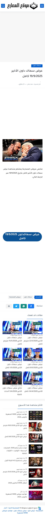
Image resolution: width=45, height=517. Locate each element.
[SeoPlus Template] (39, 508)
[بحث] (3, 6)
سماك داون (37, 66)
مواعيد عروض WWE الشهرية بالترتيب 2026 (16, 416)
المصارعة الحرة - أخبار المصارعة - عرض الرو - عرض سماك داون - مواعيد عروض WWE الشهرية (22, 510)
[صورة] (35, 415)
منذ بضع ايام (21, 445)
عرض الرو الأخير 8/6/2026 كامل (16, 437)
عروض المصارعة (15, 297)
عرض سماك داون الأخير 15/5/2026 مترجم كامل (12, 341)
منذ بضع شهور (20, 412)
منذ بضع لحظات (36, 335)
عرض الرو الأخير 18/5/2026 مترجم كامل (15, 427)
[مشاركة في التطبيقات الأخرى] (9, 306)
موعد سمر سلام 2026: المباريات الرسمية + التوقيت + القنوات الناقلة (15, 451)
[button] (31, 306)
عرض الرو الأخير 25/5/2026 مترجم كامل (15, 473)
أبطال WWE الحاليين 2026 (17, 483)
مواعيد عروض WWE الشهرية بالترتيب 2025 (16, 495)
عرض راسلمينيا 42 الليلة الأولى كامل (15, 462)
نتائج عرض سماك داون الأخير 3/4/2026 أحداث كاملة (12, 391)
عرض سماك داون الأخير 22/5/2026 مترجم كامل (33, 341)
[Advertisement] (22, 37)
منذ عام (22, 491)
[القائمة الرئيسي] (42, 6)
